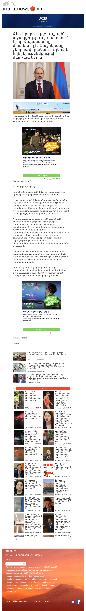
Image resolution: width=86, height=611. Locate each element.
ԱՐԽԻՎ (9, 559)
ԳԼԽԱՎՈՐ (10, 551)
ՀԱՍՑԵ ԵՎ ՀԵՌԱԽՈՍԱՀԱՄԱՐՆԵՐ (24, 555)
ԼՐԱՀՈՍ (43, 388)
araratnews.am (50, 579)
